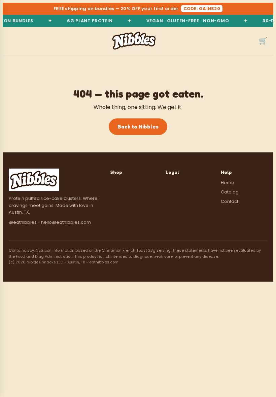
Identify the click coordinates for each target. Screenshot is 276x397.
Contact (229, 201)
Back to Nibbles (138, 126)
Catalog (230, 192)
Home (227, 182)
